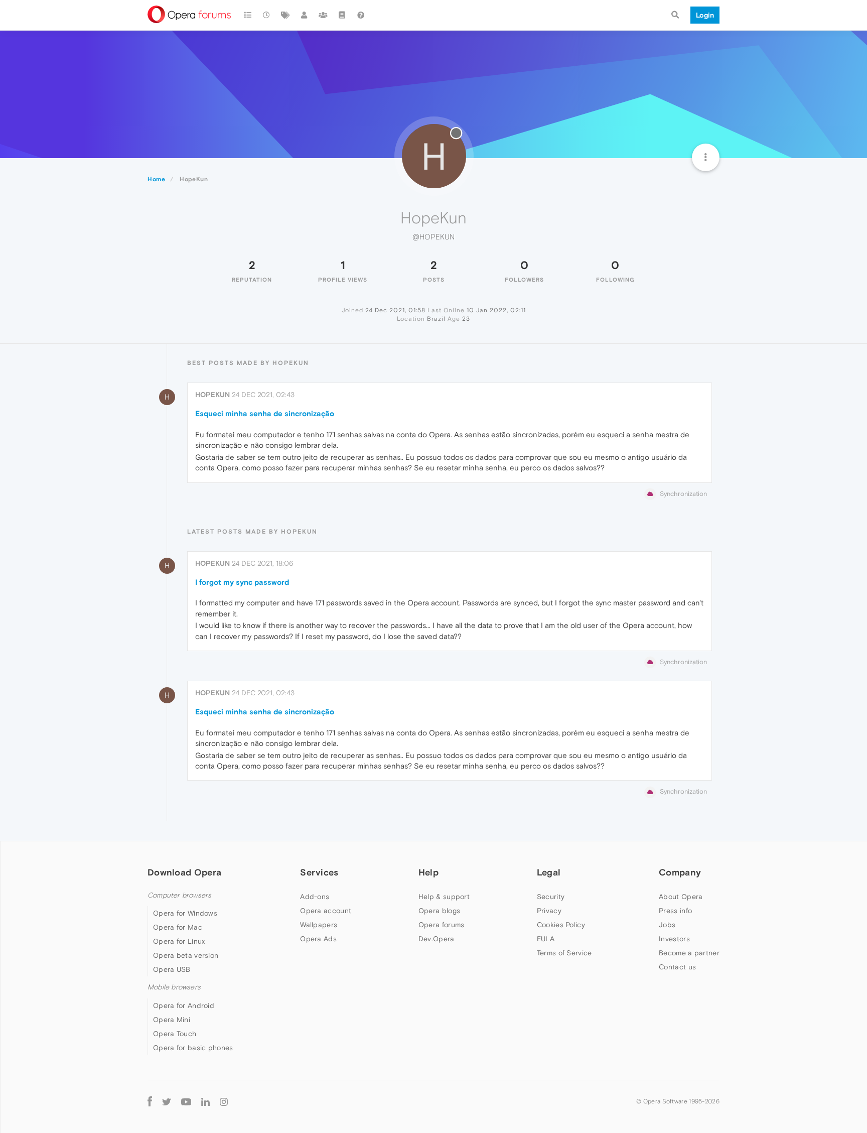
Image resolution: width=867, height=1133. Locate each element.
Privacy (549, 911)
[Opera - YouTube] (186, 1101)
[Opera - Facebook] (149, 1101)
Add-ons (314, 897)
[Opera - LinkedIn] (205, 1101)
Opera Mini (171, 1020)
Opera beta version (185, 955)
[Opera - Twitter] (166, 1101)
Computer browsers (179, 895)
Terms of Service (564, 953)
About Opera (680, 897)
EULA (545, 939)
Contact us (677, 967)
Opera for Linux (179, 941)
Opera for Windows (185, 913)
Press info (675, 911)
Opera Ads (318, 939)
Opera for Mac (177, 927)
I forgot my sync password (242, 582)
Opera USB (172, 969)
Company (680, 872)
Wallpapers (318, 925)
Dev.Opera (436, 939)
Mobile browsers (174, 987)
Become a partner (689, 953)
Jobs (667, 925)
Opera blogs (439, 911)
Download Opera (184, 872)
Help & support (444, 897)
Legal (549, 872)
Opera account (325, 911)
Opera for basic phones (193, 1048)
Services (319, 872)
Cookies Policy (561, 925)
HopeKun (212, 395)
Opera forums (441, 925)
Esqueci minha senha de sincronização (264, 413)
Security (550, 897)
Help (428, 872)
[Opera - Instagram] (224, 1101)
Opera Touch (174, 1034)
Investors (674, 939)
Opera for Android (183, 1005)
